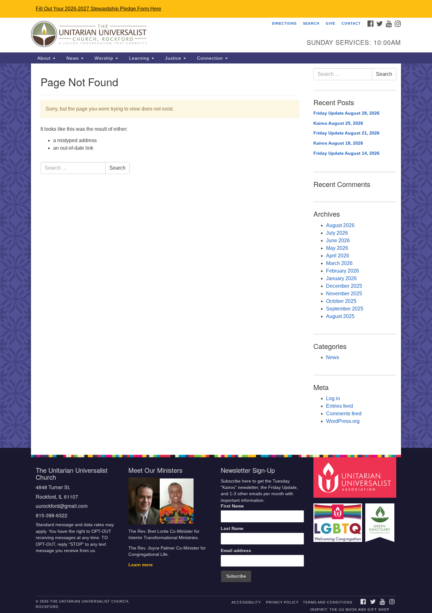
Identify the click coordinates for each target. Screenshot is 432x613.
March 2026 (339, 263)
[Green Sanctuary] (380, 519)
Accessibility (246, 602)
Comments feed (343, 413)
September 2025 (344, 308)
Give (330, 23)
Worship (104, 58)
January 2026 (341, 278)
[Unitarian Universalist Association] (355, 477)
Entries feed (339, 406)
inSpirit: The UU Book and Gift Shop (349, 609)
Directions (284, 23)
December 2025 (344, 286)
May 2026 (337, 248)
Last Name (232, 528)
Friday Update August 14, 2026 (346, 153)
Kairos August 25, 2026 (338, 123)
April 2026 (337, 255)
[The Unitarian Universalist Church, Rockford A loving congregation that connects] (139, 35)
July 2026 (337, 233)
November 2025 (344, 293)
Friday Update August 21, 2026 (346, 132)
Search (311, 23)
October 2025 (341, 301)
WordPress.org (343, 421)
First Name (232, 506)
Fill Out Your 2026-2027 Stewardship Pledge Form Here (98, 8)
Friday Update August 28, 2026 (346, 113)
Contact (351, 23)
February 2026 (342, 270)
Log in (333, 398)
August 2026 (340, 225)
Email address (236, 550)
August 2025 (340, 316)
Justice (173, 58)
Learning (139, 58)
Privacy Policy (282, 602)
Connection (210, 58)
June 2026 (338, 240)
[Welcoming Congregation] (338, 519)
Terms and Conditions (327, 602)
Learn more (140, 564)
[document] (216, 255)
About (44, 58)
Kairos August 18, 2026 (338, 143)
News (72, 58)
